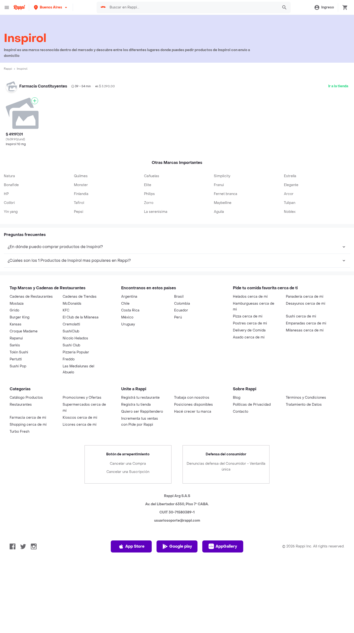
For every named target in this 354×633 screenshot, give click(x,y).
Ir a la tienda (338, 86)
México (127, 317)
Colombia (182, 303)
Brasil (179, 296)
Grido (14, 310)
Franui (219, 185)
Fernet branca (225, 194)
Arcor (289, 194)
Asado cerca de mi (249, 337)
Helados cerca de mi (250, 296)
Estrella (290, 176)
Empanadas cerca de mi (306, 323)
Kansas (15, 324)
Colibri (9, 203)
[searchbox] (192, 7)
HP (6, 194)
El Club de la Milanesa (80, 317)
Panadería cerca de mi (304, 296)
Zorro (148, 203)
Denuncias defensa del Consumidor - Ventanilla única (226, 466)
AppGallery (226, 546)
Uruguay (128, 324)
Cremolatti (71, 324)
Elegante (291, 185)
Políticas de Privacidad (252, 404)
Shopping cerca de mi (28, 424)
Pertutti (16, 359)
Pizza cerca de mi (247, 316)
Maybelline (222, 203)
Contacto (240, 411)
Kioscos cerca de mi (80, 417)
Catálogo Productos (26, 397)
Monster (81, 185)
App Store (134, 546)
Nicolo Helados (75, 338)
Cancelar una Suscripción (127, 472)
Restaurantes (21, 404)
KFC (66, 310)
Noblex (289, 211)
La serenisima (155, 211)
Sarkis (15, 345)
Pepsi (78, 211)
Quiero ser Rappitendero (142, 411)
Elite (147, 185)
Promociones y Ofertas (82, 397)
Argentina (129, 296)
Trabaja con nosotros (191, 397)
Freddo (69, 359)
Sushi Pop (18, 366)
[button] (51, 7)
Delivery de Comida (249, 330)
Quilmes (81, 176)
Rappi (8, 69)
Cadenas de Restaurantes (31, 296)
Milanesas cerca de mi (305, 330)
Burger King (19, 317)
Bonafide (11, 185)
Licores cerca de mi (80, 424)
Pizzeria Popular (76, 352)
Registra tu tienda (136, 404)
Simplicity (222, 176)
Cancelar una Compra (128, 463)
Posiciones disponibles (193, 404)
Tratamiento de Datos (304, 404)
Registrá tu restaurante (140, 397)
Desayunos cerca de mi (305, 303)
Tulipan (289, 203)
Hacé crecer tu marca (192, 411)
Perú (178, 317)
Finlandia (81, 194)
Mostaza (17, 303)
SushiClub (71, 331)
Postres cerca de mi (250, 323)
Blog (236, 397)
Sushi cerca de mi (301, 316)
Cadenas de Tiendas (80, 296)
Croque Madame (24, 331)
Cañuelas (151, 176)
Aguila (219, 211)
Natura (9, 176)
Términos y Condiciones (306, 397)
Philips (149, 194)
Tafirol (79, 203)
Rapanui (16, 338)
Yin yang (11, 211)
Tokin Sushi (19, 352)
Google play (180, 546)
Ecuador (181, 310)
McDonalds (72, 303)
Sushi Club (71, 345)
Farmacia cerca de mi (28, 417)
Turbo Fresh (19, 431)
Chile (125, 303)
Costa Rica (130, 310)
